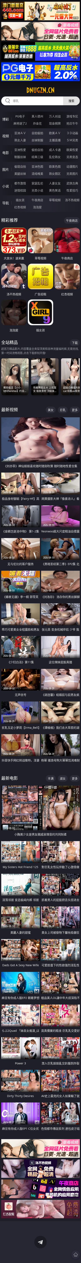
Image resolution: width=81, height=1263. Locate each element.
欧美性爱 (72, 150)
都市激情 (20, 183)
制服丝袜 (20, 157)
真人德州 (37, 116)
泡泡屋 (37, 207)
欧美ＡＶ (55, 133)
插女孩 (20, 200)
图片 (5, 169)
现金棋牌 (55, 123)
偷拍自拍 (37, 150)
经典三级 (37, 157)
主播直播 (55, 140)
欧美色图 (55, 166)
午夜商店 (37, 200)
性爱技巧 (72, 190)
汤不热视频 (72, 200)
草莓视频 (55, 200)
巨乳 (63, 410)
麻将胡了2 (20, 123)
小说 (5, 186)
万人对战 (55, 116)
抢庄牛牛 (72, 123)
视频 (5, 136)
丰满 (51, 778)
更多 (75, 410)
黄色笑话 (55, 190)
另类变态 (72, 157)
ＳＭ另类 (72, 140)
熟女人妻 (20, 140)
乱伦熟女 (55, 157)
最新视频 (9, 409)
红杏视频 (20, 207)
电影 (5, 152)
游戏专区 (72, 116)
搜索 (71, 101)
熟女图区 (55, 174)
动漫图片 (72, 166)
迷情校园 (20, 190)
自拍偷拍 (37, 133)
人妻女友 (55, 183)
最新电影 (9, 778)
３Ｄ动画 (72, 133)
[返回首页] (75, 1254)
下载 (75, 343)
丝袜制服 (37, 140)
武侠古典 (72, 183)
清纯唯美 (37, 174)
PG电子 (20, 116)
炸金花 (37, 123)
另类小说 (37, 190)
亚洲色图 (37, 166)
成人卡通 (55, 150)
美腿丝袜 (20, 174)
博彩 (5, 119)
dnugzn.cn (40, 90)
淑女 (63, 778)
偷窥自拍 (20, 166)
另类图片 (72, 174)
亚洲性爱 (20, 150)
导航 (5, 203)
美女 (51, 410)
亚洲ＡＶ (20, 133)
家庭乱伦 (37, 183)
